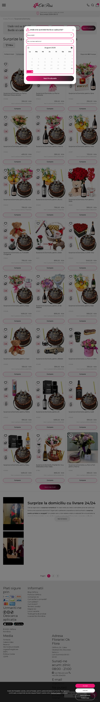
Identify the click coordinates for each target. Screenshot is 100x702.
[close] (73, 30)
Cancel (85, 690)
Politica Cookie (56, 693)
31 (32, 72)
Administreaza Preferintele (85, 696)
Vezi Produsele (50, 78)
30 (72, 68)
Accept (85, 686)
